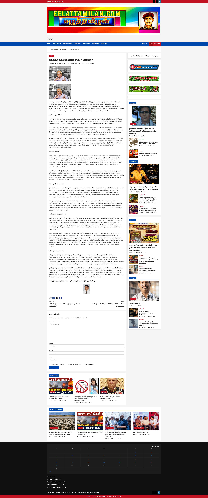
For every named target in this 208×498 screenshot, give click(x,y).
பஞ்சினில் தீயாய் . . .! (136, 303)
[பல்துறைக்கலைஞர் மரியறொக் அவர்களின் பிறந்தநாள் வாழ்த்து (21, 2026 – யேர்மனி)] (144, 174)
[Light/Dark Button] (143, 43)
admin (52, 63)
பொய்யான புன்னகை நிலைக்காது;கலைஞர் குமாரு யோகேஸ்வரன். (133, 312)
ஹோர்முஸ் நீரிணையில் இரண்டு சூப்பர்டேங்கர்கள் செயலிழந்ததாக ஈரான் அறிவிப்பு (133, 323)
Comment (52, 321)
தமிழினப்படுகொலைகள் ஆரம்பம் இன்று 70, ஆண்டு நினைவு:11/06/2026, (133, 142)
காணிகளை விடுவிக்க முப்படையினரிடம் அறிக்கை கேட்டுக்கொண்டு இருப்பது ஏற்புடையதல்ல (115, 434)
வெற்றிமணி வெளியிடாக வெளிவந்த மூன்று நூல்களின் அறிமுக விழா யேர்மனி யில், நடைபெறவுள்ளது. (143, 247)
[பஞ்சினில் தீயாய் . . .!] (144, 291)
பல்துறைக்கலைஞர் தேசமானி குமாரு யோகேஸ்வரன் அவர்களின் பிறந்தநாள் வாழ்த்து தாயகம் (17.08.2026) (133, 198)
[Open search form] (147, 43)
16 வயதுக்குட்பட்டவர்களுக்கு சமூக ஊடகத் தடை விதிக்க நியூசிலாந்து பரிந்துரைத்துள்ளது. (86, 398)
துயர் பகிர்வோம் (86, 43)
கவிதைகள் (133, 298)
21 (119, 462)
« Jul (50, 471)
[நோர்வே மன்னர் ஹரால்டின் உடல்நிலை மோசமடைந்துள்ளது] (112, 386)
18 (72, 462)
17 (56, 462)
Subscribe (157, 43)
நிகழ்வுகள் (133, 240)
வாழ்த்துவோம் (95, 43)
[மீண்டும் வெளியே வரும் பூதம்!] (146, 421)
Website (51, 357)
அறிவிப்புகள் (77, 43)
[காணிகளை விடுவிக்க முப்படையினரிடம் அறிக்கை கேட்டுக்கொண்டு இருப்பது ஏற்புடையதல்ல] (118, 421)
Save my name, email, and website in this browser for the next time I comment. (72, 364)
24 (56, 465)
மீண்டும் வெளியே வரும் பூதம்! (141, 432)
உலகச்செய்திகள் (57, 43)
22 (135, 462)
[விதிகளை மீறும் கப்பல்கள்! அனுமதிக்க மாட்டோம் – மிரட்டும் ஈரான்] (61, 386)
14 (119, 459)
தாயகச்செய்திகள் (67, 43)
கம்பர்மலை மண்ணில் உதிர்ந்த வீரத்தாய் (133, 153)
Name (51, 343)
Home (48, 43)
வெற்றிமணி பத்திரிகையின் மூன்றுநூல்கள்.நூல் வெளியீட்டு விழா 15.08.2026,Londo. (133, 269)
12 (88, 459)
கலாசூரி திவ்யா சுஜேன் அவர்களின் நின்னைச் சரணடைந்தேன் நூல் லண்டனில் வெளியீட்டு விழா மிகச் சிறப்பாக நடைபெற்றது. (133, 259)
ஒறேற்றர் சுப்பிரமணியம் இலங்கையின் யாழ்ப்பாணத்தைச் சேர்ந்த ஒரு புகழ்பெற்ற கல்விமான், (142, 131)
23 (151, 462)
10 (56, 459)
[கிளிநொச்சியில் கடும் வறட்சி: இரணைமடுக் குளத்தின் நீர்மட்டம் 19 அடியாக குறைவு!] (62, 421)
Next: (108, 304)
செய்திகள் (51, 55)
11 (72, 459)
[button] (50, 298)
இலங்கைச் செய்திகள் (139, 428)
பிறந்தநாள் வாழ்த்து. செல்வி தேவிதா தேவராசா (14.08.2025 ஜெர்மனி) (133, 209)
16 (151, 459)
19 (88, 462)
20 (104, 462)
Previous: (64, 304)
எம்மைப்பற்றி (104, 43)
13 (104, 459)
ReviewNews (110, 496)
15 (135, 459)
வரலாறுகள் (133, 124)
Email (51, 350)
